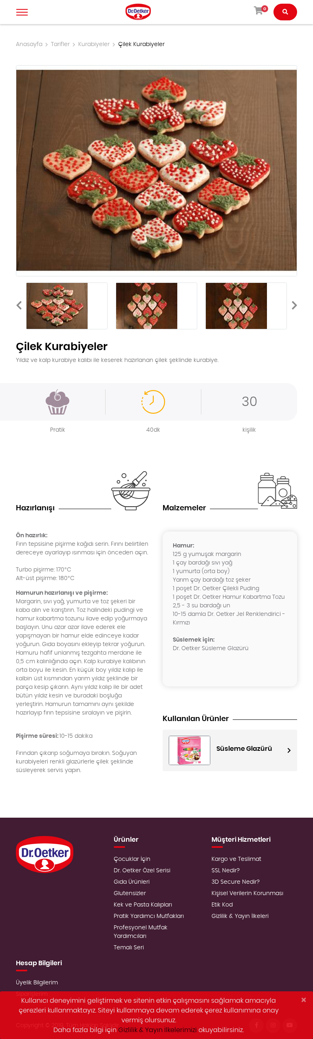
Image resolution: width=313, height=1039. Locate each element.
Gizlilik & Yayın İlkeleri (240, 916)
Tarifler (60, 44)
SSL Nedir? (226, 871)
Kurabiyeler (94, 44)
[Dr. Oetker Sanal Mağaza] (138, 12)
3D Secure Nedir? (236, 882)
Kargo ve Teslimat (236, 859)
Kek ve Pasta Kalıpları (143, 905)
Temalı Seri (129, 948)
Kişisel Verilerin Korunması (247, 893)
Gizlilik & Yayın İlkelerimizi (157, 1030)
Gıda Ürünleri (132, 882)
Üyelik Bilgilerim (37, 983)
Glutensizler (130, 893)
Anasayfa (29, 44)
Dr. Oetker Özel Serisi (142, 871)
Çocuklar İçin (132, 859)
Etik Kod (222, 905)
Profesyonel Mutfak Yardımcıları (141, 932)
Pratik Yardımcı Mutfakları (149, 916)
